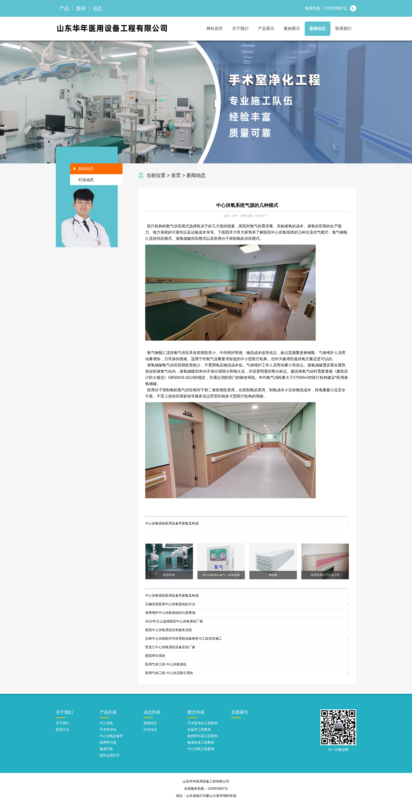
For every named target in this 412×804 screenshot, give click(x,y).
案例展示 (292, 28)
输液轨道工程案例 (200, 742)
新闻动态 (317, 28)
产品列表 (108, 712)
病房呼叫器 (108, 742)
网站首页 (214, 28)
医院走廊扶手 (110, 755)
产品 (64, 8)
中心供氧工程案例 (200, 749)
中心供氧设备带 (111, 736)
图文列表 (196, 712)
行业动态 (86, 180)
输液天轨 (106, 749)
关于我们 (240, 28)
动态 (97, 8)
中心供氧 (106, 723)
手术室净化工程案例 (202, 723)
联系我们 (343, 28)
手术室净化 (108, 729)
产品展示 (266, 28)
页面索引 (239, 712)
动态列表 (152, 712)
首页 (176, 175)
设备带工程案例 (199, 729)
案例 (81, 8)
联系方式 (62, 729)
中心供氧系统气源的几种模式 (247, 205)
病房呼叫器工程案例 (202, 736)
